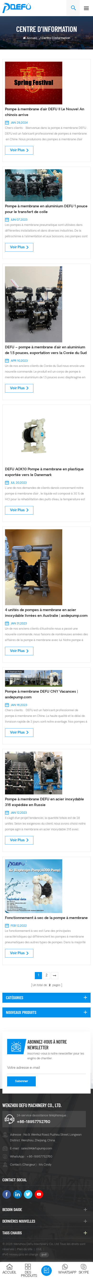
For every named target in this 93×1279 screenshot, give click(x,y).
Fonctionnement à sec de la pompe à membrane (46, 918)
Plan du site (24, 1249)
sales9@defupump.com (36, 1148)
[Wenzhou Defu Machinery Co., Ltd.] (16, 8)
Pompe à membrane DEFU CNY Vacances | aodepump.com (41, 694)
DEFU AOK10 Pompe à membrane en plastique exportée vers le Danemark (44, 472)
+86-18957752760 (33, 1122)
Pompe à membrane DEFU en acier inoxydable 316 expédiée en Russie (44, 802)
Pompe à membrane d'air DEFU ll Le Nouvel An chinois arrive (44, 112)
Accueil (32, 38)
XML (39, 1249)
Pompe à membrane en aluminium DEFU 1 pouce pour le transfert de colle (46, 209)
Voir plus (17, 150)
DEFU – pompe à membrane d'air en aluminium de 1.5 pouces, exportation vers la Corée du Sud (46, 350)
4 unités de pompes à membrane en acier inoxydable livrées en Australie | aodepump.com (46, 613)
